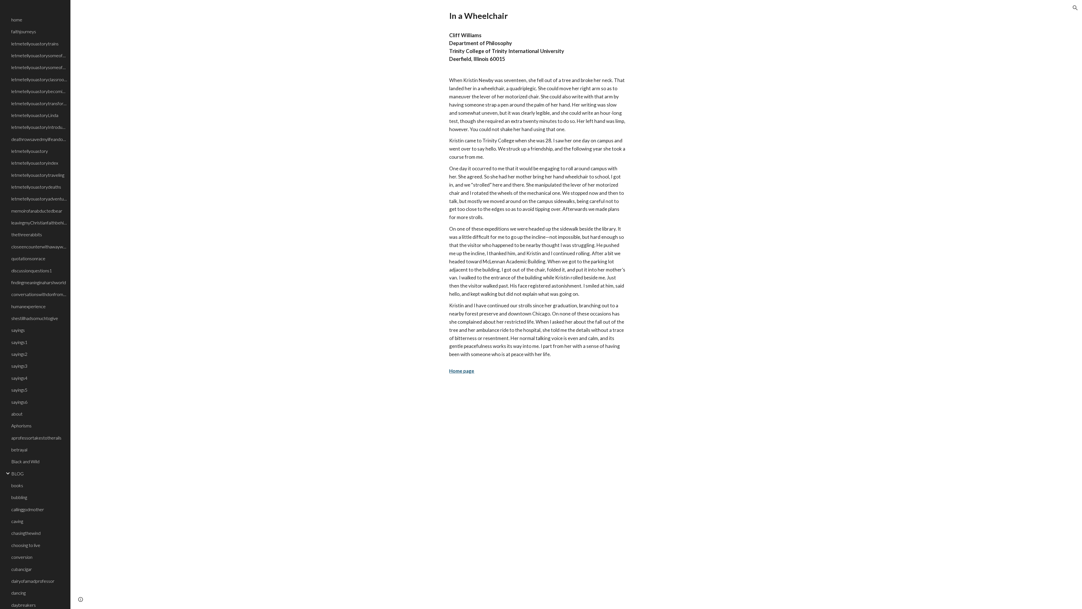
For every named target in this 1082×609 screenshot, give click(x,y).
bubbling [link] (19, 497)
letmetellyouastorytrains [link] (35, 43)
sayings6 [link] (19, 402)
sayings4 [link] (19, 378)
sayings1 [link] (19, 342)
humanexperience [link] (28, 306)
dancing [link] (18, 592)
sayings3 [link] (19, 366)
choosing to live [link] (25, 545)
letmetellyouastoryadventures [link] (39, 198)
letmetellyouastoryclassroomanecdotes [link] (39, 79)
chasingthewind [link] (26, 533)
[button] (1075, 8)
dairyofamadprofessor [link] (32, 581)
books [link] (17, 485)
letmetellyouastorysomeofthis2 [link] (39, 55)
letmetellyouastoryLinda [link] (34, 115)
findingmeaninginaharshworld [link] (38, 282)
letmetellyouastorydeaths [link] (36, 186)
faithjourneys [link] (23, 31)
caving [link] (17, 521)
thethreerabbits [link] (26, 234)
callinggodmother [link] (27, 509)
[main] (534, 198)
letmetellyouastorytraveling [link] (37, 175)
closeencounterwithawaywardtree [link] (39, 246)
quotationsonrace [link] (28, 258)
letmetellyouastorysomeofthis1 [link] (39, 67)
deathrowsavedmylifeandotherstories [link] (39, 139)
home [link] (16, 19)
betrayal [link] (19, 449)
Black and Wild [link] (25, 461)
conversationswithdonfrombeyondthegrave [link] (39, 294)
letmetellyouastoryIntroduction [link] (39, 127)
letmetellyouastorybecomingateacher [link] (39, 91)
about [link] (17, 413)
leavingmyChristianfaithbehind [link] (39, 222)
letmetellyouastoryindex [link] (34, 163)
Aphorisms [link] (21, 425)
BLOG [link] (17, 473)
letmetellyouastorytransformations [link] (39, 103)
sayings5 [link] (19, 389)
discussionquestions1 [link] (31, 270)
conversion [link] (21, 557)
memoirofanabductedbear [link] (36, 210)
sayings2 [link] (19, 354)
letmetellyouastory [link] (29, 151)
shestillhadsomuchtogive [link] (34, 318)
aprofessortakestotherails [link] (36, 437)
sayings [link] (18, 330)
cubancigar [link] (21, 569)
